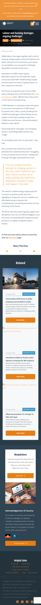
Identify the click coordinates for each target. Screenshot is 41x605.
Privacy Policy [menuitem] (26, 564)
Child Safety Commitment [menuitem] (20, 567)
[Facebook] (7, 251)
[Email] (34, 251)
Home (5, 40)
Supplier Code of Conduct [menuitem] (20, 570)
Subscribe (19, 476)
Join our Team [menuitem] (33, 573)
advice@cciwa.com (30, 13)
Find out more (19, 543)
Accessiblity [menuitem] (15, 564)
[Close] (37, 5)
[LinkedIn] (20, 251)
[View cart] (32, 24)
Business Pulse (16, 40)
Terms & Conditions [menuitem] (12, 573)
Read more (20, 320)
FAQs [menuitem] (24, 573)
